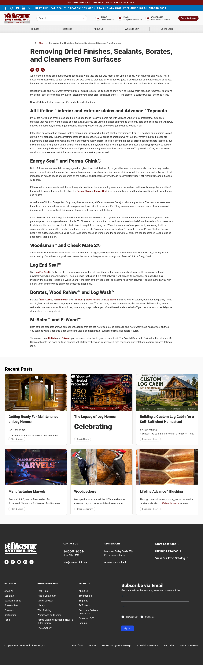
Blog (41, 43)
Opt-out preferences (189, 645)
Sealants (9, 595)
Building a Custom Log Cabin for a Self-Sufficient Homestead (167, 419)
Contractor (150, 617)
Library (41, 605)
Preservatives (11, 605)
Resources (66, 29)
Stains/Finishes (12, 600)
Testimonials (85, 595)
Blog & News (17, 439)
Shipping (83, 600)
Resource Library (150, 439)
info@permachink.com (132, 19)
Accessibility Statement (147, 645)
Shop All (8, 591)
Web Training (44, 610)
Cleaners (9, 610)
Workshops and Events (49, 615)
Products (34, 29)
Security (92, 645)
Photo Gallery (44, 628)
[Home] (31, 43)
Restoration (10, 615)
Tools (7, 619)
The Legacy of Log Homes (94, 417)
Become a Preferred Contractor (89, 612)
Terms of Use (76, 645)
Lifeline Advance (170, 503)
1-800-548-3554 (107, 19)
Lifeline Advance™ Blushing (161, 491)
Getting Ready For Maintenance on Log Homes (33, 419)
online (122, 562)
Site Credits (169, 645)
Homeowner (131, 617)
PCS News (84, 605)
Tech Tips (42, 591)
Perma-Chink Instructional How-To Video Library (55, 621)
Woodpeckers (85, 491)
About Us (98, 28)
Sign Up (127, 628)
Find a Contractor (188, 18)
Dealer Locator (45, 600)
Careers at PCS (86, 618)
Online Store (166, 28)
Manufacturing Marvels (26, 491)
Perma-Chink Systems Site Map (116, 645)
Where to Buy (132, 28)
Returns (83, 623)
